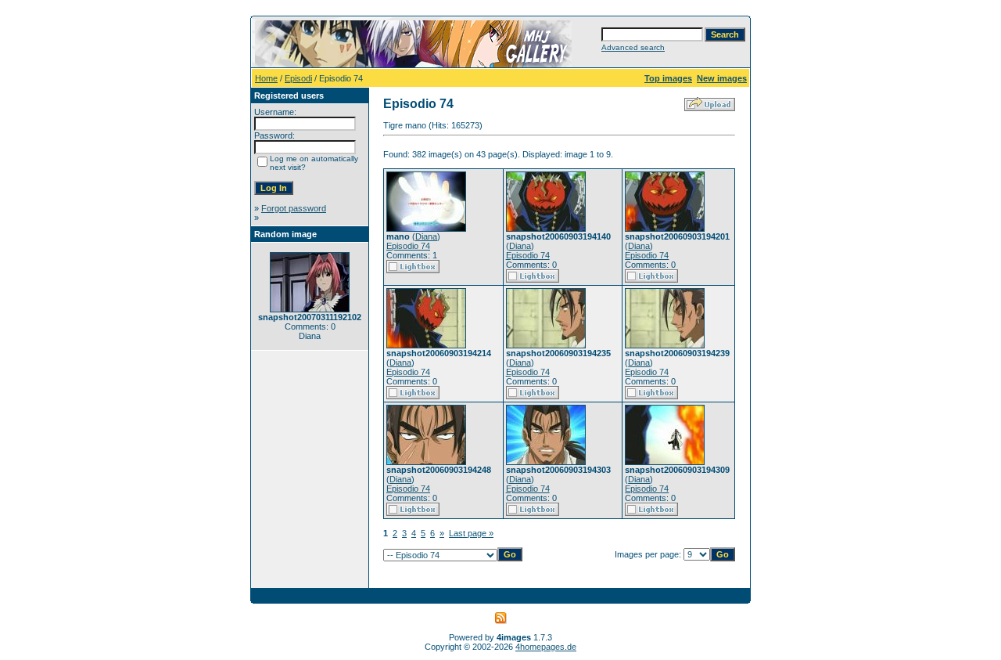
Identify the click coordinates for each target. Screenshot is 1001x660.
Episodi (298, 78)
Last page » (471, 533)
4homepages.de (545, 646)
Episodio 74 (408, 246)
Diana (426, 236)
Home (266, 78)
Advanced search (633, 47)
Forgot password (293, 208)
